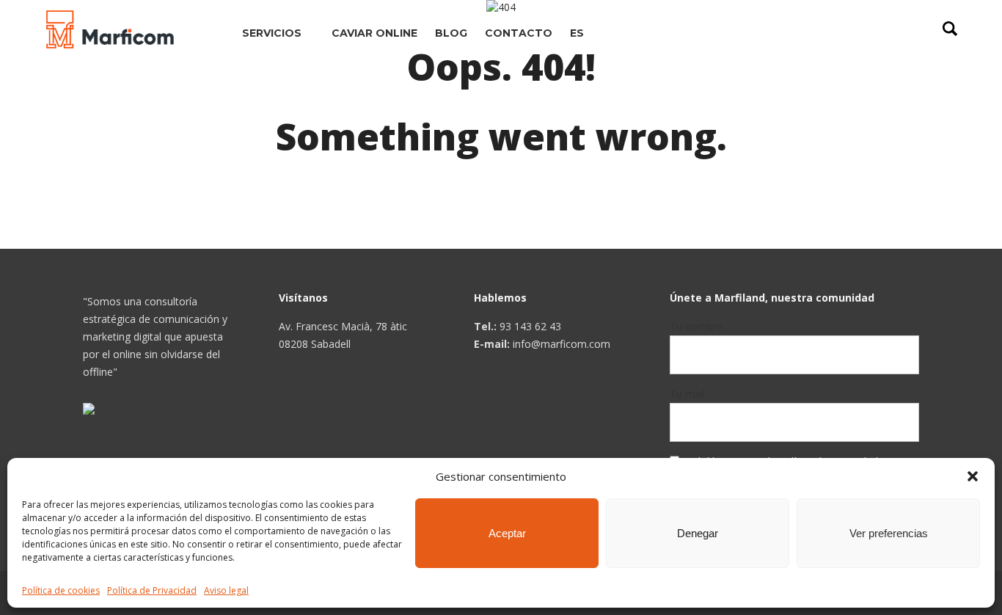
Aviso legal (226, 590)
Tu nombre (696, 326)
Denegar (697, 533)
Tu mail (687, 394)
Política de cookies (61, 590)
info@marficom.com (561, 344)
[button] (972, 476)
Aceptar (507, 533)
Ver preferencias (888, 533)
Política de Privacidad (152, 590)
